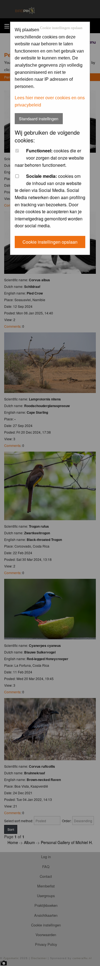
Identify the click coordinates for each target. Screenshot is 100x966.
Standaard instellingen (38, 118)
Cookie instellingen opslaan (61, 28)
